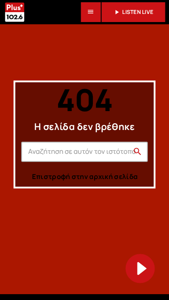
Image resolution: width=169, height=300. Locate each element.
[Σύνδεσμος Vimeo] (14, 12)
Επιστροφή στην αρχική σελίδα (84, 176)
